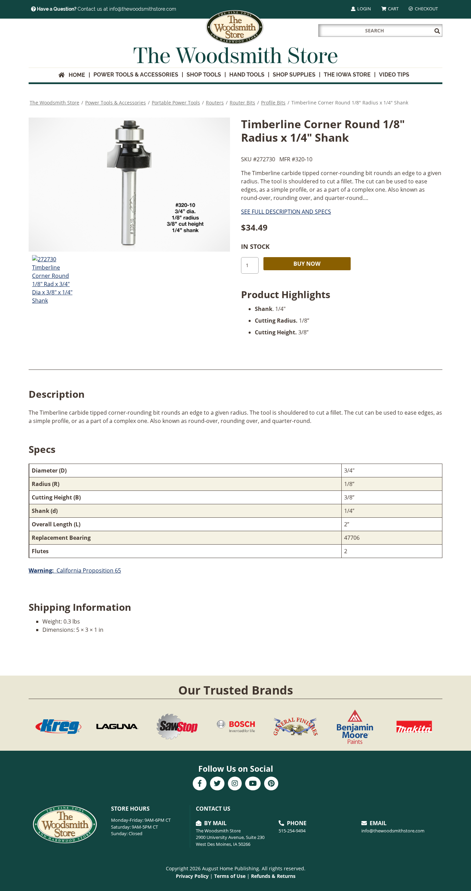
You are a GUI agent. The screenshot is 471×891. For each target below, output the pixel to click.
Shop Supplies (294, 74)
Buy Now (306, 263)
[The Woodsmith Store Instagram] (235, 784)
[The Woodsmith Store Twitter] (217, 784)
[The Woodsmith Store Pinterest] (271, 784)
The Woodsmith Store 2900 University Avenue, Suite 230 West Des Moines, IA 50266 (230, 837)
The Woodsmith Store (54, 102)
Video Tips (394, 74)
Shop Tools (204, 74)
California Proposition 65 (75, 570)
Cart (393, 9)
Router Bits (242, 102)
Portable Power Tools (176, 102)
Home (74, 75)
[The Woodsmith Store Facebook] (200, 784)
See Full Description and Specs (286, 211)
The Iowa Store (347, 74)
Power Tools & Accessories (135, 74)
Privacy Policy (192, 876)
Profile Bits (273, 102)
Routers (215, 102)
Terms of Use (229, 876)
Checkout (426, 9)
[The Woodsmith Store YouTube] (253, 784)
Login (363, 9)
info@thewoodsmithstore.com (392, 831)
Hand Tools (246, 74)
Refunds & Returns (273, 876)
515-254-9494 (292, 831)
